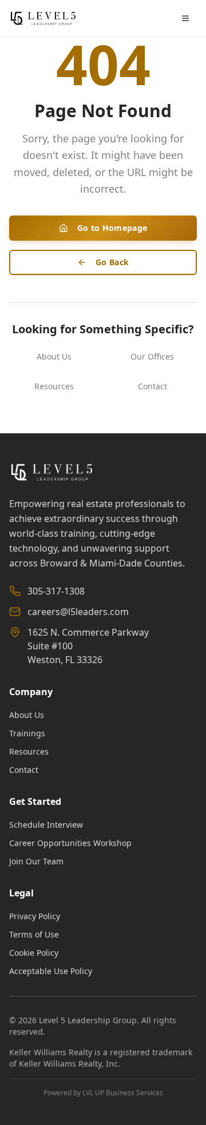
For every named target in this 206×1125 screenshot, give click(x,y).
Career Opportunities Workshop (70, 842)
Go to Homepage (112, 227)
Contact (152, 386)
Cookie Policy (33, 952)
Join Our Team (36, 861)
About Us (54, 356)
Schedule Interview (46, 824)
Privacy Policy (34, 916)
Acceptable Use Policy (50, 971)
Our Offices (152, 356)
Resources (54, 386)
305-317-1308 (56, 591)
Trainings (27, 733)
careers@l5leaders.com (78, 611)
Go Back (112, 262)
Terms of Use (34, 934)
